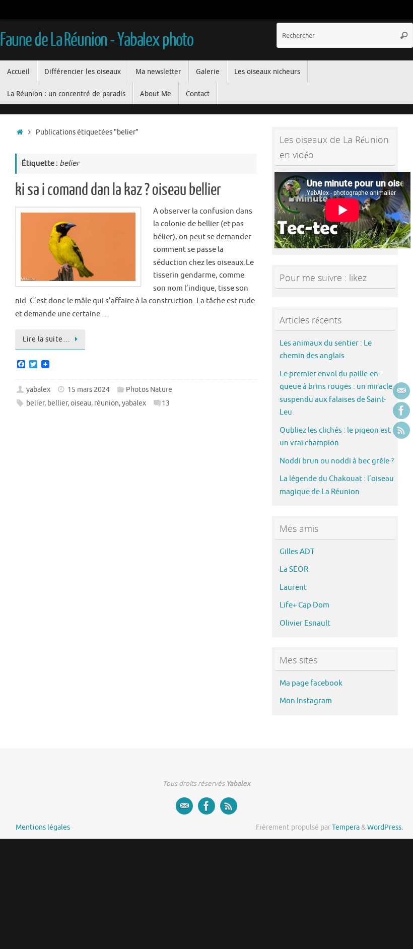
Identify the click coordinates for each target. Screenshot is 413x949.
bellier (57, 403)
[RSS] (401, 430)
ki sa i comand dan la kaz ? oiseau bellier (118, 190)
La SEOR (294, 569)
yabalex (38, 389)
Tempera (346, 827)
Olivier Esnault (305, 623)
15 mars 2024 (88, 389)
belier (35, 403)
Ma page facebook (311, 683)
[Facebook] (401, 410)
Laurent (293, 587)
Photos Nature (149, 389)
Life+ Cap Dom (304, 605)
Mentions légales (43, 827)
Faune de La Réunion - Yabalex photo (96, 40)
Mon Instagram (306, 701)
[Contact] (401, 390)
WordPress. (385, 827)
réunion (106, 403)
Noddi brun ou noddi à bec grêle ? (337, 461)
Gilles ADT (297, 552)
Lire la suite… (46, 339)
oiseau (81, 403)
